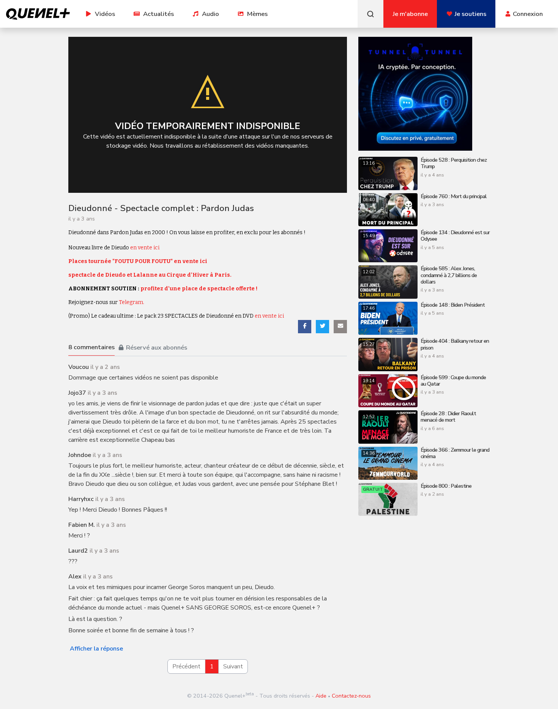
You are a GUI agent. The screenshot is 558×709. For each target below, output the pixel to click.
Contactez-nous (351, 696)
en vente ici (144, 247)
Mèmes (257, 13)
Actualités (158, 13)
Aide (320, 696)
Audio (210, 13)
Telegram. (131, 302)
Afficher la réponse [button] (96, 648)
